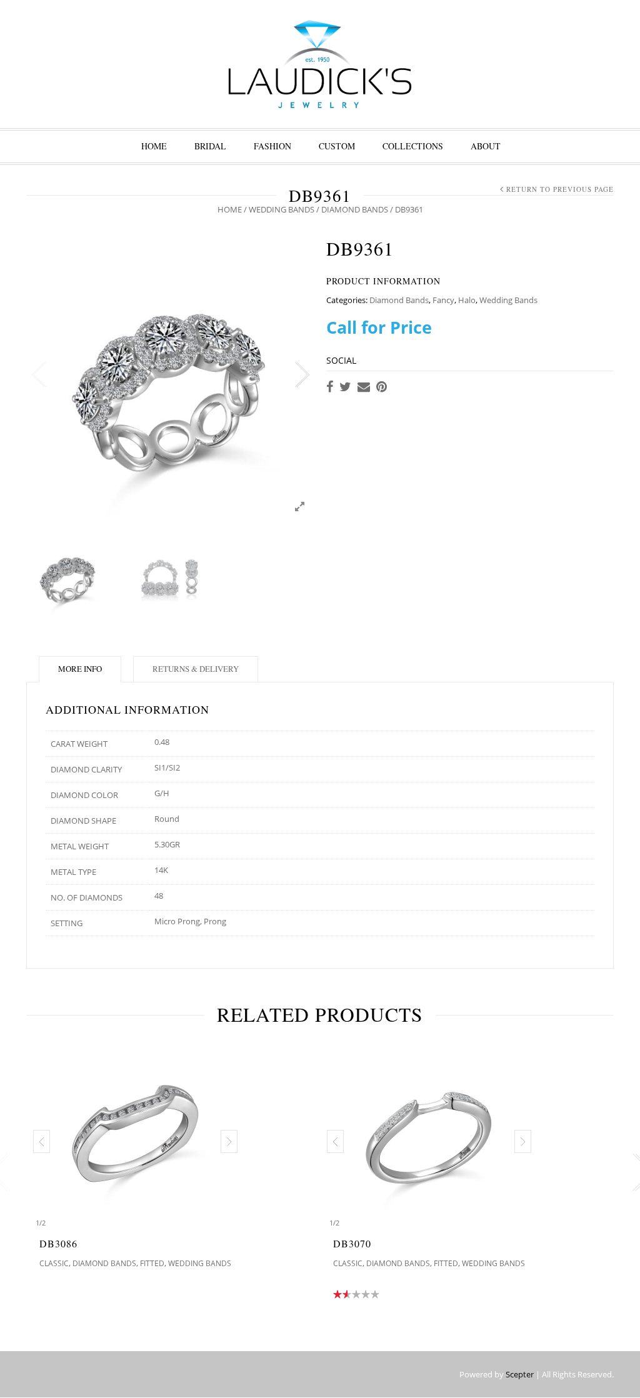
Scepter (520, 1374)
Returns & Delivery (195, 668)
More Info (80, 668)
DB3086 (58, 1243)
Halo (467, 300)
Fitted (152, 1263)
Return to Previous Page (560, 189)
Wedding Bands (281, 209)
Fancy (443, 300)
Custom (337, 146)
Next (301, 375)
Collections (412, 146)
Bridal (210, 146)
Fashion (272, 146)
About (486, 146)
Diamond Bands (354, 209)
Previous (38, 375)
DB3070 (352, 1243)
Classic (54, 1263)
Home (154, 146)
